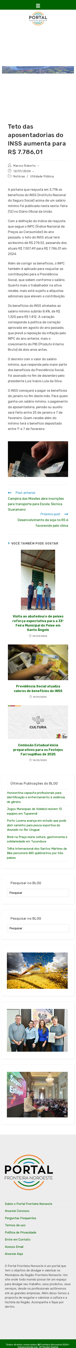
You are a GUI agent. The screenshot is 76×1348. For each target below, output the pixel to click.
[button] (37, 6)
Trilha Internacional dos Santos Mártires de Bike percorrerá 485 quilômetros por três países (37, 853)
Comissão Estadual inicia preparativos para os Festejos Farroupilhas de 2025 (38, 749)
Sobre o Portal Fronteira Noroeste (28, 1204)
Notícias (19, 176)
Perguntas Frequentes (20, 1218)
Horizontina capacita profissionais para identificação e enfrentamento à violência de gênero (36, 797)
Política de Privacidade (20, 1232)
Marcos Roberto (24, 166)
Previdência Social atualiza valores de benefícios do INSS (38, 688)
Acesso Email (14, 1247)
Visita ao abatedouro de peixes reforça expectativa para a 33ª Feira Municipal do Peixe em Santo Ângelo (38, 623)
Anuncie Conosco (17, 1211)
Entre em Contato (17, 1239)
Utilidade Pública (42, 176)
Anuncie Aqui (14, 1254)
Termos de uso (15, 1225)
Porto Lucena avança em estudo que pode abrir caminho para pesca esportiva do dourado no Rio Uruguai (36, 825)
